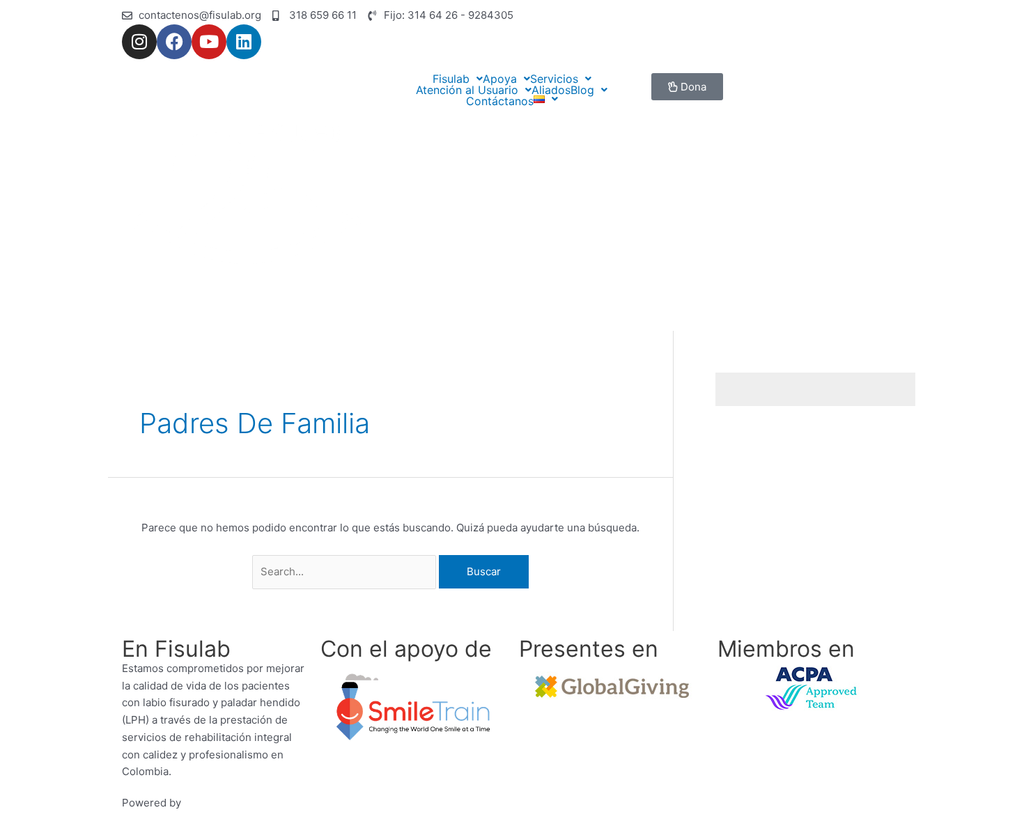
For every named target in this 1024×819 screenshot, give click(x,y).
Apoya (500, 78)
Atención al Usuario (467, 89)
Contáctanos (500, 101)
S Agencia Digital (225, 802)
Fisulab (451, 78)
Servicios (554, 78)
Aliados (551, 89)
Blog (582, 89)
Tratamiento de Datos (572, 802)
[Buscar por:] (346, 571)
